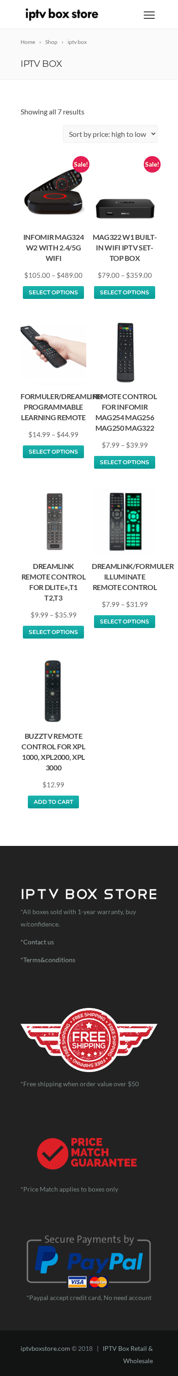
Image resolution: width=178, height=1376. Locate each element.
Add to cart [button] (53, 801)
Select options (53, 292)
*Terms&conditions (49, 960)
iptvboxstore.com (45, 1348)
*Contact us (37, 942)
